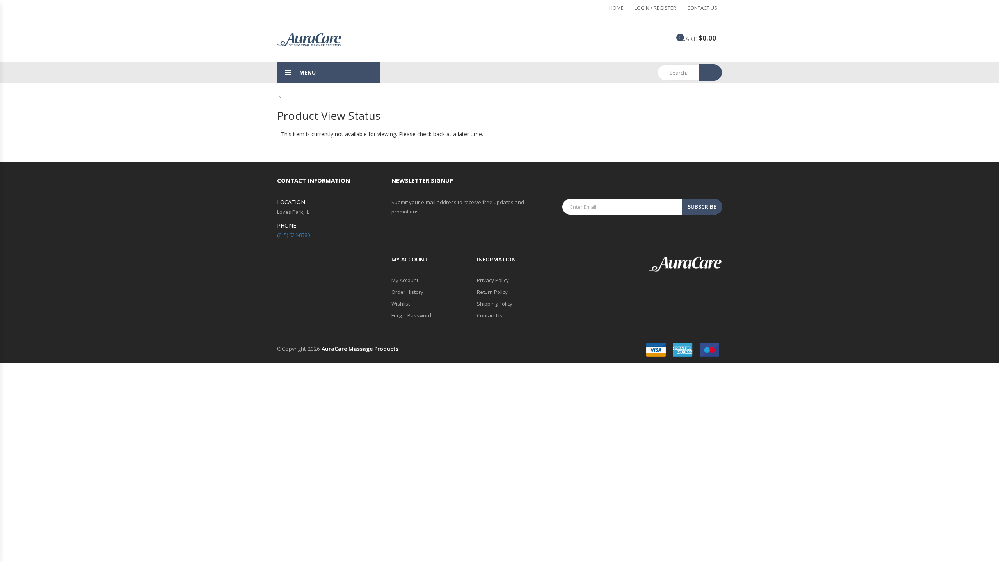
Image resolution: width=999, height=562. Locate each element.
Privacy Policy (493, 280)
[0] (674, 39)
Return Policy (492, 291)
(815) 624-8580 (293, 234)
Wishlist (400, 303)
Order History (407, 291)
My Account (404, 280)
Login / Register (655, 7)
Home (616, 7)
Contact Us (702, 7)
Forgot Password (411, 315)
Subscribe (702, 206)
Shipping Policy (494, 303)
